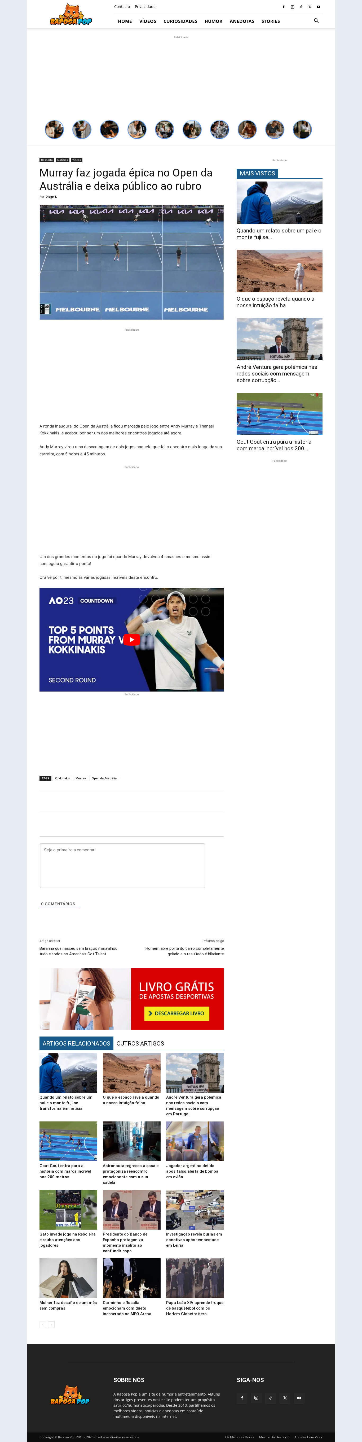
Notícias (62, 160)
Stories (271, 21)
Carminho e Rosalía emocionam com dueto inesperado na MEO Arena (127, 1308)
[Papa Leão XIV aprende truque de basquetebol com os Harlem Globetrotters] (195, 1278)
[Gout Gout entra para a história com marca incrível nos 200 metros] (68, 1141)
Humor (213, 21)
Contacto (122, 6)
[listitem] (54, 129)
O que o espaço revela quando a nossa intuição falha (275, 302)
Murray (81, 778)
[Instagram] (292, 7)
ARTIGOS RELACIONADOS (76, 1043)
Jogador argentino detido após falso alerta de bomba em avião (192, 1171)
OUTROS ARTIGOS (140, 1043)
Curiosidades (180, 21)
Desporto (47, 160)
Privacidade (145, 6)
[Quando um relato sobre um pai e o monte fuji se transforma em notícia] (68, 1073)
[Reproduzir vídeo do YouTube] (131, 640)
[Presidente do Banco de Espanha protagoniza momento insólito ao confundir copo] (132, 1210)
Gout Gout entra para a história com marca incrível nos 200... (274, 445)
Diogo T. (51, 196)
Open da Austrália (104, 778)
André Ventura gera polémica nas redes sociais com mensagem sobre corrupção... (277, 373)
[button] (316, 21)
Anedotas (242, 21)
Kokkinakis (62, 778)
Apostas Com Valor (308, 1437)
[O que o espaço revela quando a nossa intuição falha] (132, 1073)
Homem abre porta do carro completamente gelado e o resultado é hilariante (184, 951)
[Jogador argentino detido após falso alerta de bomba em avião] (195, 1141)
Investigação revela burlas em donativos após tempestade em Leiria (194, 1240)
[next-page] (51, 1324)
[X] (310, 7)
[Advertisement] (181, 77)
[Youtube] (319, 7)
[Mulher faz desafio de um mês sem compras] (68, 1278)
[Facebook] (284, 7)
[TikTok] (301, 7)
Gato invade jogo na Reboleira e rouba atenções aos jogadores (67, 1240)
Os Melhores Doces (239, 1437)
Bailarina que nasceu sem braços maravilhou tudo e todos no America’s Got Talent (78, 951)
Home (125, 21)
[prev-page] (42, 1324)
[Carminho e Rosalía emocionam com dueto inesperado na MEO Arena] (132, 1278)
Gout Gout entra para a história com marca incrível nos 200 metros (65, 1171)
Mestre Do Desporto (274, 1437)
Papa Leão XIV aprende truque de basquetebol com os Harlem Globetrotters (194, 1308)
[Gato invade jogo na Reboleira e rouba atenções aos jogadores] (68, 1210)
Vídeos (147, 21)
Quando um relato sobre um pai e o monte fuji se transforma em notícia (65, 1103)
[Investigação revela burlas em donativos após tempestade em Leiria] (195, 1210)
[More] (325, 801)
